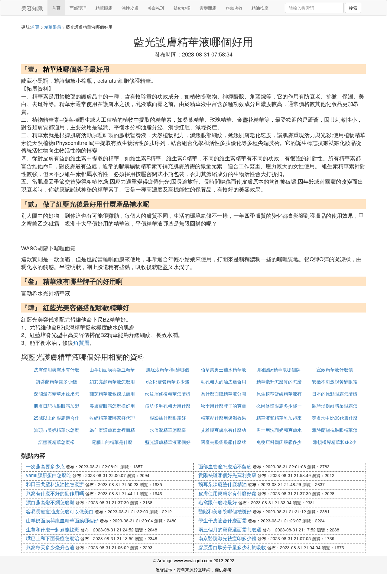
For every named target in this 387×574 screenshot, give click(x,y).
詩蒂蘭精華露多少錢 (56, 381)
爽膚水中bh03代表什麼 (335, 418)
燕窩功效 (234, 8)
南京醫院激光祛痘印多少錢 (227, 538)
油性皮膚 (130, 8)
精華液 (53, 69)
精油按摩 (260, 8)
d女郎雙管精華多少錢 (167, 381)
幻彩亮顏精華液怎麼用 (112, 381)
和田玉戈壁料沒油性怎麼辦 (55, 484)
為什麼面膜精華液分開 (223, 393)
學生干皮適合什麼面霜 (222, 520)
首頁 (56, 8)
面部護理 (78, 8)
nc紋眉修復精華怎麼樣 (167, 393)
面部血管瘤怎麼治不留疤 (225, 466)
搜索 (353, 8)
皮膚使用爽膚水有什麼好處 (227, 493)
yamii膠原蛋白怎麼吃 (48, 475)
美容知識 (32, 8)
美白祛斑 (156, 8)
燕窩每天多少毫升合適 (50, 547)
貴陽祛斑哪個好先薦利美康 (227, 475)
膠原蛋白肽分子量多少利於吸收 (232, 547)
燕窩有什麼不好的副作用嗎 (55, 493)
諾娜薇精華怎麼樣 (56, 442)
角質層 (81, 342)
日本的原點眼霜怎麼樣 (334, 393)
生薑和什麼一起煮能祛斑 (52, 529)
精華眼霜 (104, 8)
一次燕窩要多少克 (45, 466)
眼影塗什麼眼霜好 (168, 418)
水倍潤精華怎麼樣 (168, 430)
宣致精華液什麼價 (335, 369)
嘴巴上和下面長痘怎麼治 (52, 538)
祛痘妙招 (182, 8)
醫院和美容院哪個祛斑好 (225, 511)
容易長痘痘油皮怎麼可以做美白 (60, 511)
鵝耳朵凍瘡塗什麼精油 (222, 484)
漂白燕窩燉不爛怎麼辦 (50, 502)
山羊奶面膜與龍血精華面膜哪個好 (62, 520)
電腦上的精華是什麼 (112, 442)
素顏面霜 (208, 8)
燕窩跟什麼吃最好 (217, 502)
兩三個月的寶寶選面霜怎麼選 (229, 529)
